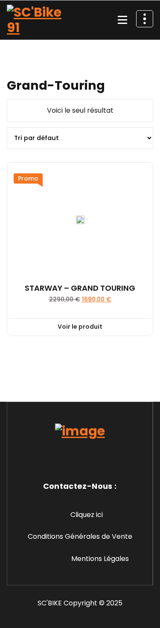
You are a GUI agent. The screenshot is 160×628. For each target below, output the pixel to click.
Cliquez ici (86, 515)
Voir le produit (80, 326)
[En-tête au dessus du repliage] (144, 18)
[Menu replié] (122, 20)
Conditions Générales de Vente (80, 536)
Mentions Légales (100, 559)
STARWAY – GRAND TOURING (80, 288)
